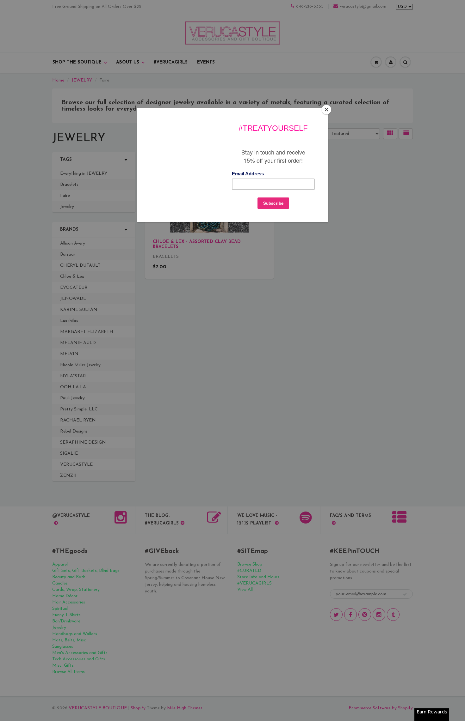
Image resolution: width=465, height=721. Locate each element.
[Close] (326, 109)
